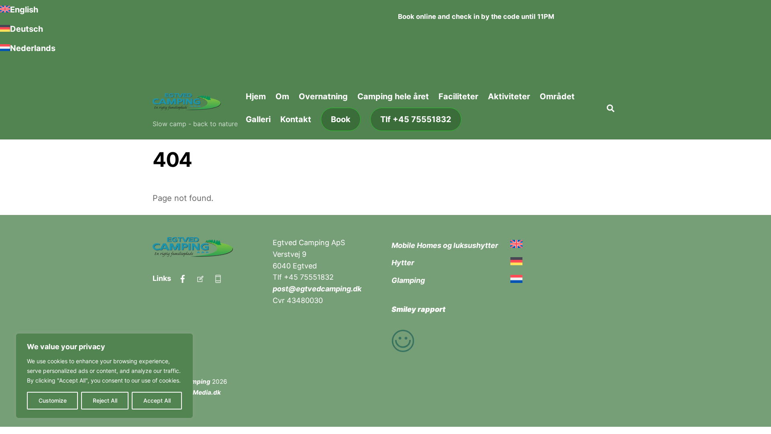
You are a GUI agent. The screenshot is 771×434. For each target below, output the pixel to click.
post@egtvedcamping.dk (317, 289)
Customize (53, 400)
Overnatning (323, 96)
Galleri (258, 119)
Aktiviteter (509, 96)
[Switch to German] (516, 262)
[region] (104, 376)
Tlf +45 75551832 (415, 119)
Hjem (256, 96)
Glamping (408, 280)
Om (282, 96)
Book (341, 119)
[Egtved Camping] (187, 105)
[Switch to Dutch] (516, 280)
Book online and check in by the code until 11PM (476, 16)
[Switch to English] (516, 245)
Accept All (157, 400)
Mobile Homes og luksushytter (445, 245)
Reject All (105, 400)
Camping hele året (393, 96)
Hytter (403, 262)
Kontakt (295, 119)
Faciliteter (458, 96)
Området (557, 96)
